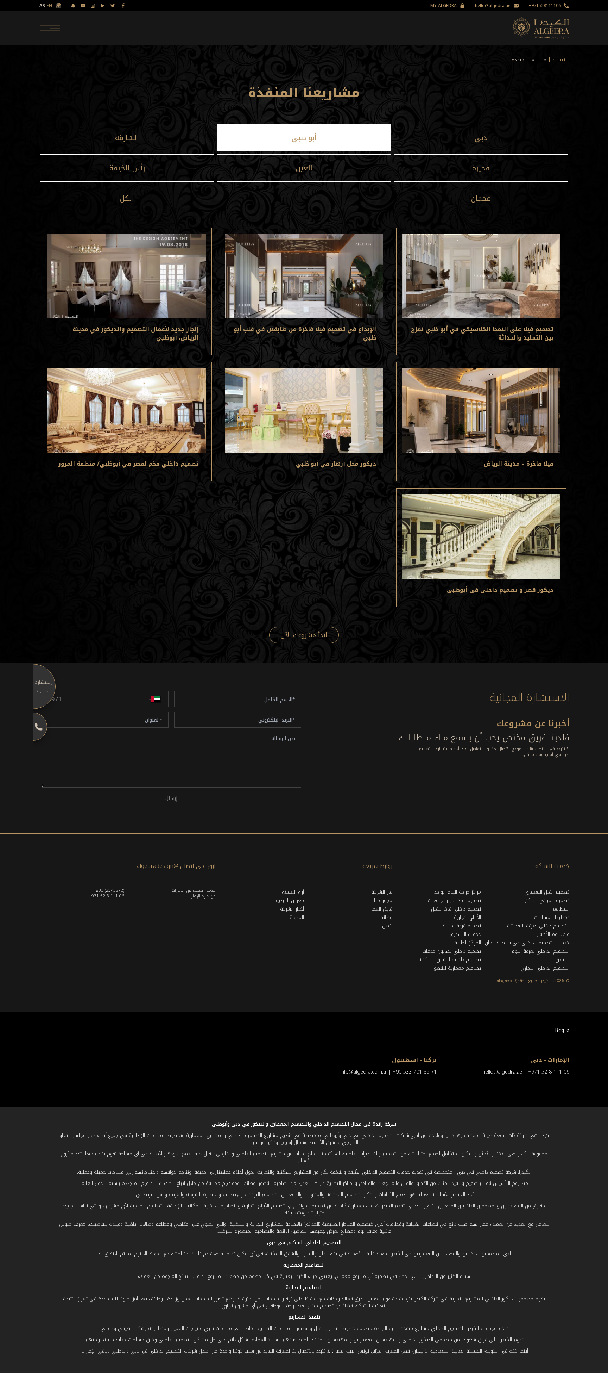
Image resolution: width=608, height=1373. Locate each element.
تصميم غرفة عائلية (462, 926)
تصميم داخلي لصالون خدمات (452, 951)
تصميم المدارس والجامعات (454, 900)
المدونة (297, 917)
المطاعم (561, 909)
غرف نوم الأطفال (552, 934)
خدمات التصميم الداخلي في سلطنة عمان (527, 943)
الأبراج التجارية (467, 917)
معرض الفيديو (290, 900)
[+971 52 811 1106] (33, 727)
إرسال (171, 798)
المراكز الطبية (467, 943)
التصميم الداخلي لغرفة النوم (540, 951)
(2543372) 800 (110, 890)
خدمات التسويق (465, 934)
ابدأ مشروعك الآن (304, 635)
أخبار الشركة (292, 909)
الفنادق (562, 959)
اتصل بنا (384, 926)
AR (42, 6)
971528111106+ (545, 6)
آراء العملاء (293, 892)
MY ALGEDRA (443, 6)
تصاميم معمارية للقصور (456, 968)
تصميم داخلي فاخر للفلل (456, 909)
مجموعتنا (383, 900)
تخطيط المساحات (551, 917)
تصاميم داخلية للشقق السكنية (449, 959)
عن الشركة (381, 892)
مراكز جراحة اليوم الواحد (457, 892)
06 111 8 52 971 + (106, 896)
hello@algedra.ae (493, 6)
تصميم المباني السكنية (545, 900)
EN (49, 6)
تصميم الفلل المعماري (546, 892)
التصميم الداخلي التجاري (545, 968)
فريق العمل (380, 909)
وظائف (385, 917)
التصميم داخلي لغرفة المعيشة (538, 926)
